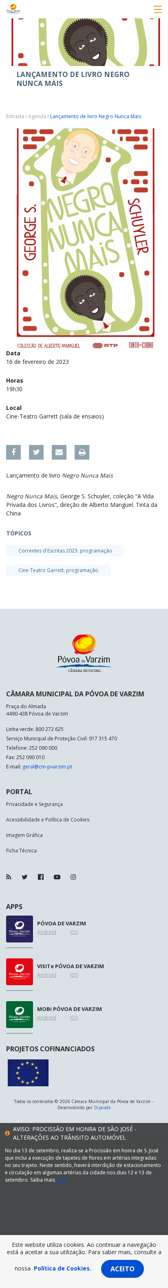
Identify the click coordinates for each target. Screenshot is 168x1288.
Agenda (37, 116)
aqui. (62, 1179)
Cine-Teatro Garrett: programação (58, 570)
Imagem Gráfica (24, 835)
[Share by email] (59, 452)
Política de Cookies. (62, 1268)
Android (46, 932)
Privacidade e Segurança (34, 804)
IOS (74, 932)
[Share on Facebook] (13, 452)
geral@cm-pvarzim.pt (47, 766)
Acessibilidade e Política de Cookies (47, 819)
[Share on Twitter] (36, 452)
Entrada (15, 116)
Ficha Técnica (21, 850)
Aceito (123, 1268)
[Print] (82, 452)
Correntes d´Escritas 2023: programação (65, 550)
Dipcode (102, 1107)
